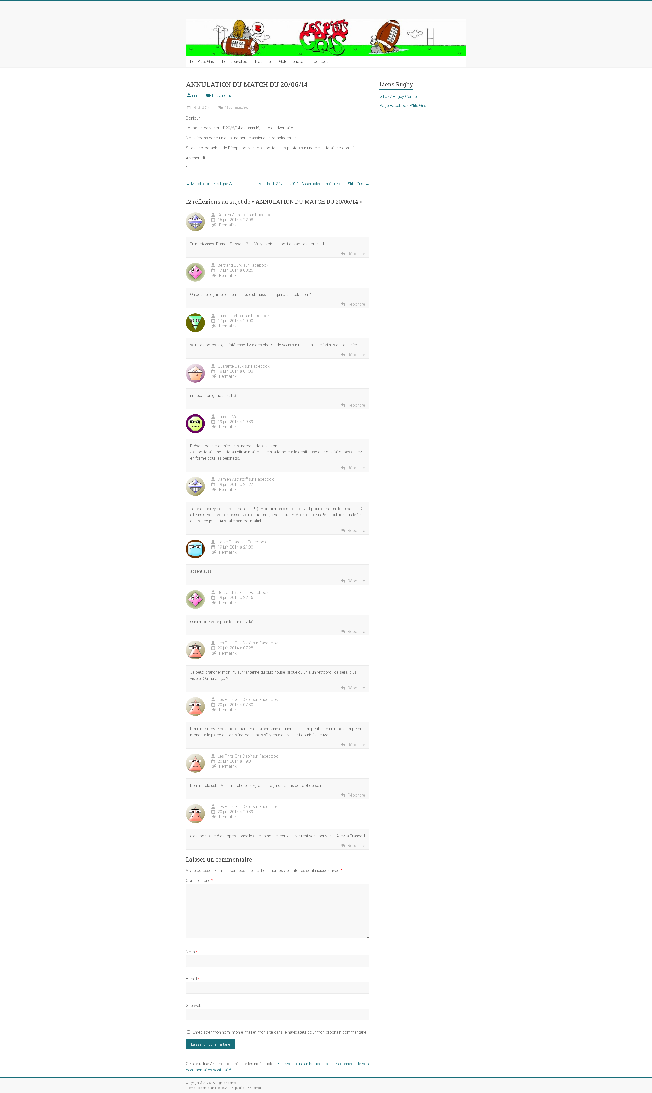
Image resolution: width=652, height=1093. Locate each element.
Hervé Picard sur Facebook (242, 542)
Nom (192, 951)
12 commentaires (236, 107)
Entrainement (224, 95)
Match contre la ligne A (209, 183)
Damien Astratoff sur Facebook (246, 214)
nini (195, 95)
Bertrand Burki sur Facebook (243, 265)
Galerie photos (292, 61)
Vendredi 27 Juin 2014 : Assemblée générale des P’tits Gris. (314, 183)
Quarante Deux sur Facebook (244, 366)
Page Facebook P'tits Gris (402, 105)
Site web (193, 1005)
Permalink (228, 225)
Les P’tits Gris (202, 61)
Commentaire (199, 880)
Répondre (356, 253)
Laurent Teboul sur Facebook (244, 315)
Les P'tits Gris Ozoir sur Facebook (248, 643)
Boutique (263, 61)
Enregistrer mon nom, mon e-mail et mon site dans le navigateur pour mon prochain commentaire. (280, 1032)
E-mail (193, 978)
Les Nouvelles (234, 61)
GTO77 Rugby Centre (398, 96)
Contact (321, 61)
